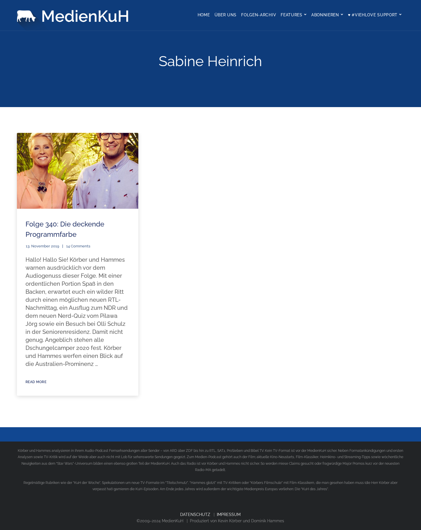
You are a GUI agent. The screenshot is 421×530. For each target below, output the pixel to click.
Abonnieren (325, 15)
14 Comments (78, 246)
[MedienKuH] (74, 15)
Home (204, 15)
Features (291, 15)
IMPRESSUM (229, 514)
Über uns (226, 15)
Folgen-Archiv (258, 15)
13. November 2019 (42, 246)
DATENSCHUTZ (195, 514)
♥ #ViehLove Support (373, 15)
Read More (36, 382)
